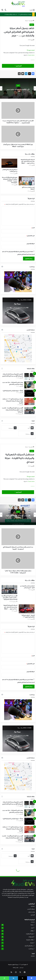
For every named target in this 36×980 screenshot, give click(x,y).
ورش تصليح (32, 912)
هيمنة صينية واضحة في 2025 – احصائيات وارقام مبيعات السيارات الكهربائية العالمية (12, 401)
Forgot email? (31, 50)
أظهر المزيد (18, 66)
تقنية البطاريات (30, 933)
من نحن (21, 967)
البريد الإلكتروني (30, 235)
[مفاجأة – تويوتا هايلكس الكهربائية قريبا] (29, 393)
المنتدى (33, 915)
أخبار (16, 85)
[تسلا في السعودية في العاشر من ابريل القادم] (9, 163)
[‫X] (29, 73)
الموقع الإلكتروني (31, 243)
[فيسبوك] (33, 73)
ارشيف (32, 942)
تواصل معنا (15, 967)
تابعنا (33, 953)
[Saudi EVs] (18, 4)
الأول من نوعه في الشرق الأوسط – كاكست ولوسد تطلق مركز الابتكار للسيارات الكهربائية (12, 409)
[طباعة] (19, 73)
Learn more (31, 55)
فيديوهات (31, 936)
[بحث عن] (2, 10)
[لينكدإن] (26, 73)
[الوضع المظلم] (5, 10)
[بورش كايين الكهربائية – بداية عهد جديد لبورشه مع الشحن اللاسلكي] (29, 384)
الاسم (33, 227)
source (33, 60)
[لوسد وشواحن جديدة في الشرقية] (27, 180)
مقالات (32, 930)
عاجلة (26, 20)
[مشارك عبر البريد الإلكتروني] (22, 73)
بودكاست (31, 948)
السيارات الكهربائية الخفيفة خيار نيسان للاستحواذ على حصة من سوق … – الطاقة (28, 161)
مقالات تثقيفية (30, 939)
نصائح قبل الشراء (29, 945)
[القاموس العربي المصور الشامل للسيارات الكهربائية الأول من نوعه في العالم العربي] (29, 376)
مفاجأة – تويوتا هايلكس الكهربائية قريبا (13, 390)
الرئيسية (31, 20)
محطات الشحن (31, 909)
